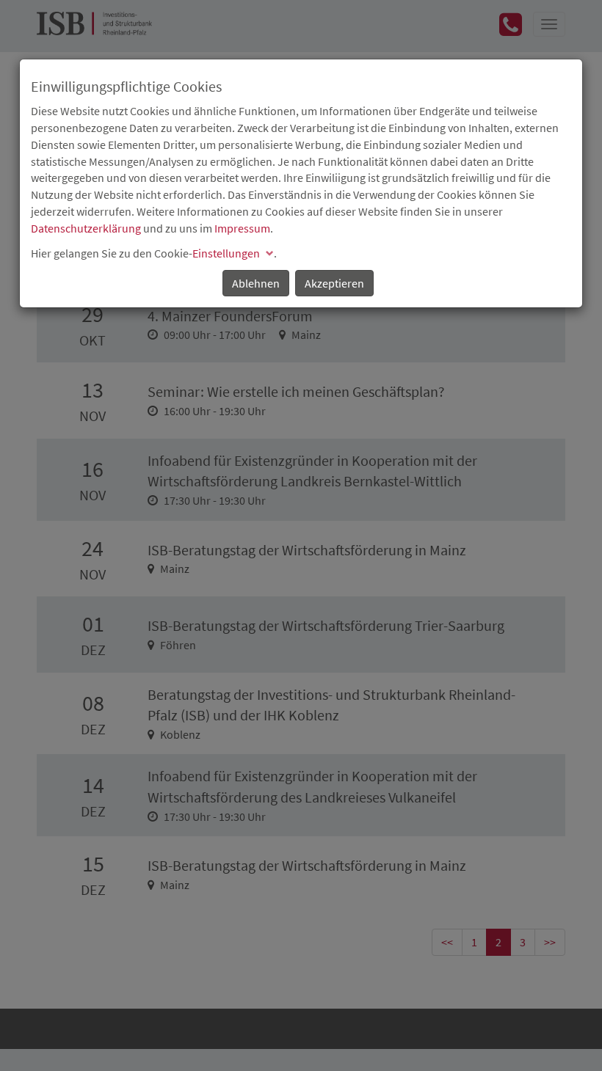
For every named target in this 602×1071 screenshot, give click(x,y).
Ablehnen (256, 283)
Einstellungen (226, 253)
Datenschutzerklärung (86, 228)
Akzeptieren (334, 283)
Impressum (242, 228)
